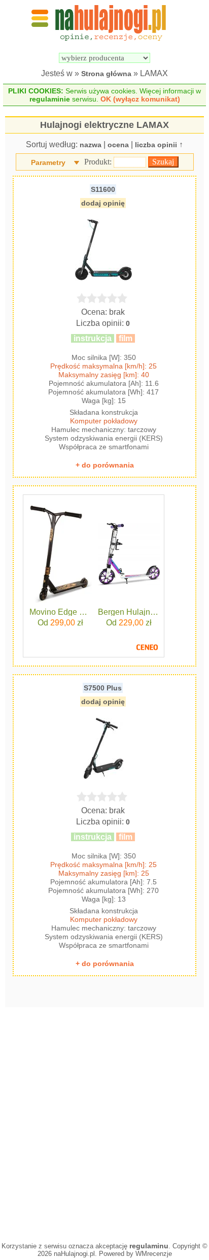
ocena (118, 145)
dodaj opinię (103, 203)
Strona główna (106, 74)
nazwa (90, 145)
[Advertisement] (104, 1121)
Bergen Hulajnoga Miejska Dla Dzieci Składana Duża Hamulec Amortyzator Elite (129, 612)
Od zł (60, 622)
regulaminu (148, 1246)
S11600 (103, 189)
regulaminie (49, 99)
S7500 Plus (103, 688)
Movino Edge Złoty (60, 612)
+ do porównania (105, 465)
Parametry (48, 162)
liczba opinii (156, 145)
